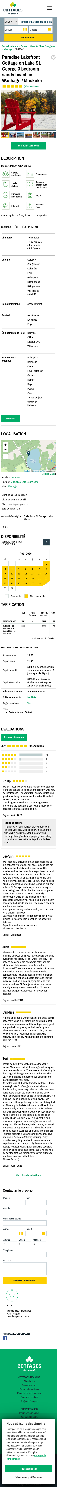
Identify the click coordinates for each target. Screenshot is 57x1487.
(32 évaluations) (31, 86)
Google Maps (48, 473)
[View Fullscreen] (5, 456)
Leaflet (27, 471)
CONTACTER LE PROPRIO (28, 146)
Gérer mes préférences (28, 1477)
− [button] (5, 450)
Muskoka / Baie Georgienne (24, 481)
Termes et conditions (29, 1389)
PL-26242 (19, 49)
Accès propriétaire (29, 1417)
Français (34, 1401)
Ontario (16, 477)
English (24, 1401)
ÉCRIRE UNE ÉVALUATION (14, 738)
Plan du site (29, 1381)
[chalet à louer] (12, 13)
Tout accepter (28, 1468)
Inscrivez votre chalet (29, 1413)
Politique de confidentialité (29, 1393)
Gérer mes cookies (29, 1397)
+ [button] (5, 445)
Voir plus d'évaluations (28, 1175)
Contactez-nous (29, 1385)
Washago (12, 486)
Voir (29, 703)
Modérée (31, 697)
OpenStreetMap (39, 471)
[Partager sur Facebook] (5, 1339)
